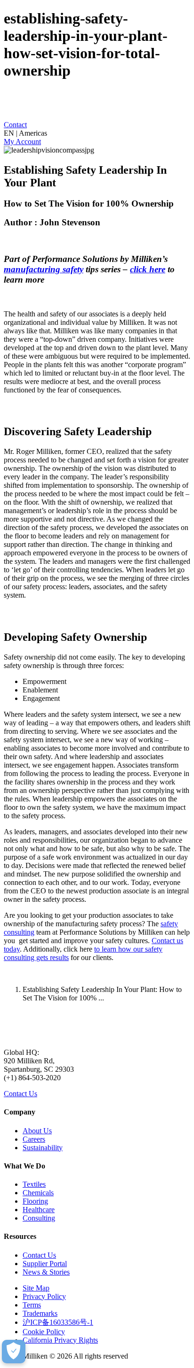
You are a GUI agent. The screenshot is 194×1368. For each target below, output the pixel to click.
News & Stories (46, 1272)
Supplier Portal (45, 1264)
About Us (37, 1131)
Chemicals (38, 1193)
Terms (32, 1305)
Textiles (34, 1184)
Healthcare (39, 1210)
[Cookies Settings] (13, 1351)
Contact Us (20, 1094)
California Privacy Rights (60, 1340)
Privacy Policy (44, 1296)
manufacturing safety (43, 269)
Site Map (36, 1288)
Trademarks (40, 1313)
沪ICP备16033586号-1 (58, 1322)
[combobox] (97, 133)
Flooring (35, 1201)
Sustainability (43, 1148)
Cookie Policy (44, 1332)
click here (147, 269)
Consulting (39, 1218)
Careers (34, 1139)
